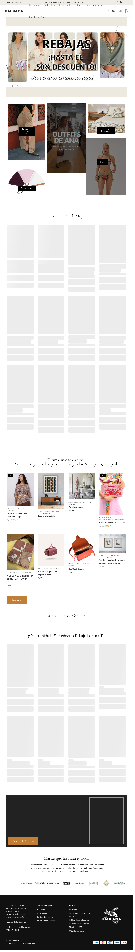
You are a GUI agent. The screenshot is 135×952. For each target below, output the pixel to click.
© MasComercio (12, 940)
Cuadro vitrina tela (46, 516)
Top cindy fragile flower (110, 270)
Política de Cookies (45, 917)
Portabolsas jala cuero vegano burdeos (48, 573)
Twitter (18, 927)
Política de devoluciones (79, 920)
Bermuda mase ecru (77, 341)
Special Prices (74, 270)
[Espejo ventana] (81, 486)
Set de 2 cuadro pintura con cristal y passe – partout (112, 561)
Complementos (22, 509)
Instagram (26, 927)
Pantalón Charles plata (78, 692)
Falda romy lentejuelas (48, 341)
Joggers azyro (105, 763)
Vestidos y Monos (106, 407)
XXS (40, 351)
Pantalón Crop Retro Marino (81, 272)
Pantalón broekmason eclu (111, 341)
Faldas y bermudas (45, 338)
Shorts (87, 338)
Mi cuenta (73, 909)
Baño (56, 405)
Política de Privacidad (46, 920)
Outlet (9, 689)
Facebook (9, 927)
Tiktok (16, 930)
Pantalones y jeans (86, 268)
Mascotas (42, 569)
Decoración (50, 511)
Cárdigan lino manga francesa (47, 267)
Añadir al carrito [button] (20, 525)
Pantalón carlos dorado (48, 692)
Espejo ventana (75, 507)
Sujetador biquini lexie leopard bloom (48, 412)
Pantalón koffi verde (77, 763)
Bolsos (118, 518)
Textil (15, 573)
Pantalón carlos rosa (16, 692)
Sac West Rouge (76, 569)
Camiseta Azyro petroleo (18, 763)
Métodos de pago (76, 931)
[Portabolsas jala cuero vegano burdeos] (51, 550)
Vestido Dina (105, 410)
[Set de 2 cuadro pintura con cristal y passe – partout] (112, 543)
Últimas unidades (14, 511)
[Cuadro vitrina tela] (51, 490)
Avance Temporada (14, 261)
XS (71, 351)
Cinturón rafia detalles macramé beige (17, 515)
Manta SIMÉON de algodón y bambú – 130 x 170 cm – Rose (20, 579)
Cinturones (11, 509)
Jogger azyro (44, 763)
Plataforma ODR (75, 927)
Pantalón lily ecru (15, 410)
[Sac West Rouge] (81, 547)
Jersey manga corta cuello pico (19, 267)
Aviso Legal (42, 913)
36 (71, 282)
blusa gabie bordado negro (111, 690)
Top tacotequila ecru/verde (19, 341)
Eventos (57, 337)
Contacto (41, 909)
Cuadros (41, 511)
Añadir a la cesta (20, 285)
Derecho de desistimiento (79, 923)
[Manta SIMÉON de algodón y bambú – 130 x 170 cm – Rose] (20, 552)
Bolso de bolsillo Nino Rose (112, 523)
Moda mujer (21, 263)
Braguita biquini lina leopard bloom (81, 412)
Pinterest (9, 930)
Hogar (58, 511)
